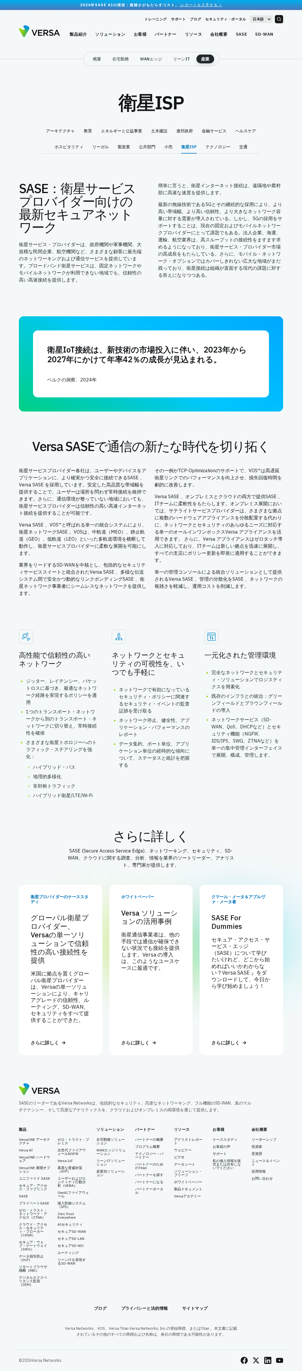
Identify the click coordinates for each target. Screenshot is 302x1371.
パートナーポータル (149, 1190)
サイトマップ (195, 1308)
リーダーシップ (264, 1139)
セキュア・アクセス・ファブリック (33, 1187)
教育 (88, 131)
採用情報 (259, 1171)
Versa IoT (65, 1161)
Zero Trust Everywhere (67, 1215)
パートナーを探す (149, 1175)
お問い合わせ (262, 1178)
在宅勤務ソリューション (110, 1141)
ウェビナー (183, 1150)
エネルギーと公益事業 (121, 131)
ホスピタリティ (69, 146)
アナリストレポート (188, 1141)
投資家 (257, 1146)
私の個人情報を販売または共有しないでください (227, 1164)
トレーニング (156, 19)
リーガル (100, 146)
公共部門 (147, 146)
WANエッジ (151, 59)
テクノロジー (218, 146)
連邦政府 (184, 131)
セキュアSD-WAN (72, 1231)
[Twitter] (256, 1360)
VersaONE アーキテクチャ (34, 1141)
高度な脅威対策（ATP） (70, 1169)
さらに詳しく (45, 1043)
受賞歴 (257, 1154)
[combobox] (261, 19)
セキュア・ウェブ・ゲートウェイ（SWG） (33, 1245)
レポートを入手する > (200, 5)
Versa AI (26, 1150)
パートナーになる (149, 1182)
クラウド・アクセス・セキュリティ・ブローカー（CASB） (33, 1230)
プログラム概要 (147, 1146)
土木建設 (159, 131)
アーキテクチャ (60, 131)
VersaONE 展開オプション (34, 1169)
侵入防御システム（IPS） (72, 1205)
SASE (23, 1196)
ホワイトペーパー (188, 1182)
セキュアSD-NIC (71, 1245)
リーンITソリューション (110, 1162)
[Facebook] (244, 1360)
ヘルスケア (245, 131)
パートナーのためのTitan (149, 1166)
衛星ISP (189, 146)
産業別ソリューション (110, 1173)
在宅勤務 (120, 59)
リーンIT (181, 59)
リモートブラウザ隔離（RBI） (33, 1268)
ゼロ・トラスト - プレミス (73, 1141)
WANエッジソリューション (111, 1152)
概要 (97, 59)
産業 (205, 59)
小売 (168, 146)
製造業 (124, 146)
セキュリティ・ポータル (225, 19)
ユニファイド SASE (34, 1178)
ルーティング (68, 1253)
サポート (178, 19)
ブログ (195, 19)
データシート (184, 1164)
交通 (243, 146)
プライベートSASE (34, 1203)
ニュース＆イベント (266, 1162)
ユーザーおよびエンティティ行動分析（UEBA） (72, 1182)
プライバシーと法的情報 (144, 1308)
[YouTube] (279, 1360)
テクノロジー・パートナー (149, 1155)
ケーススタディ (225, 1139)
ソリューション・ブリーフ (188, 1173)
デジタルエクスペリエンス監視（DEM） (33, 1281)
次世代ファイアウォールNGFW (72, 1152)
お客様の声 (221, 1146)
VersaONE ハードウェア (34, 1159)
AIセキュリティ (70, 1224)
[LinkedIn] (267, 1360)
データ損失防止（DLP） (31, 1258)
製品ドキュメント (188, 1189)
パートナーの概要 (149, 1139)
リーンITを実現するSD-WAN (72, 1261)
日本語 (258, 19)
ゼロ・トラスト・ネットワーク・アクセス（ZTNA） (33, 1214)
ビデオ (179, 1157)
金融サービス (214, 131)
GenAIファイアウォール (73, 1194)
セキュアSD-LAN (71, 1238)
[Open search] (279, 19)
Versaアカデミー (187, 1196)
